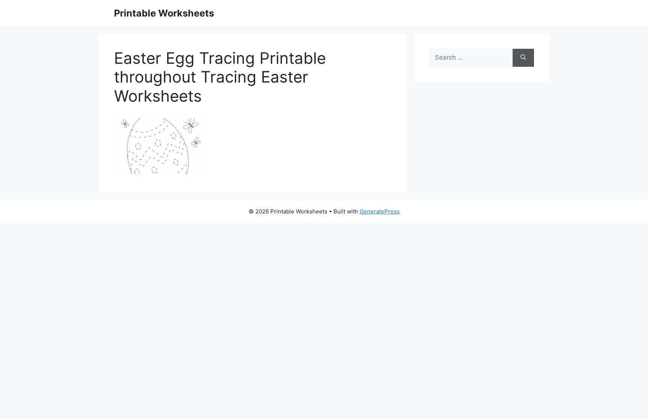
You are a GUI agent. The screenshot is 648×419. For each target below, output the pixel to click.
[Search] (523, 58)
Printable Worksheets (164, 13)
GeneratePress (380, 211)
